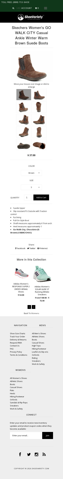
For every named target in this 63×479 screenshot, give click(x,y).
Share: (31, 244)
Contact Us (14, 345)
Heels (12, 393)
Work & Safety (38, 364)
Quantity (14, 197)
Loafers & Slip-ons (40, 352)
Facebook (20, 248)
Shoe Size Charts (17, 333)
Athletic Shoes (38, 336)
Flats (12, 390)
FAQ (11, 348)
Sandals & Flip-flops (19, 402)
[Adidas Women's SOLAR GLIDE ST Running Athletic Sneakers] (42, 281)
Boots (34, 339)
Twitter (32, 248)
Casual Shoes (38, 342)
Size (31, 180)
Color (31, 166)
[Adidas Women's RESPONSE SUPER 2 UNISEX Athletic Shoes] (21, 278)
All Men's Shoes (39, 333)
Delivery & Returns (18, 339)
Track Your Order (17, 336)
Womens (35, 313)
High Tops (36, 345)
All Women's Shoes (18, 378)
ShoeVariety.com (40, 468)
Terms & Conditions (18, 355)
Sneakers (36, 361)
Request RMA (16, 342)
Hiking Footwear (39, 348)
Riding (34, 358)
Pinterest (43, 248)
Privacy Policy (16, 352)
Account (26, 8)
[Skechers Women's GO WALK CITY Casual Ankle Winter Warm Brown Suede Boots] (23, 94)
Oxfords (35, 355)
